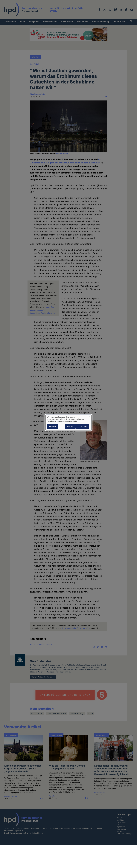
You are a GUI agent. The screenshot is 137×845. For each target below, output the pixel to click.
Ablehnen (70, 426)
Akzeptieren (82, 426)
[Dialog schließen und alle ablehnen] (89, 416)
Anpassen (52, 426)
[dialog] (68, 422)
